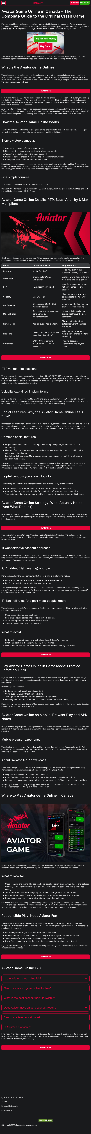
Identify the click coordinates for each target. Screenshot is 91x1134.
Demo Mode (75, 3)
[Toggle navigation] (3, 3)
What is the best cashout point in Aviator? (29, 997)
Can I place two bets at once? (22, 1017)
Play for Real (84, 3)
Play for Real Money (45, 38)
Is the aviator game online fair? (22, 978)
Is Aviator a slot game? (17, 1027)
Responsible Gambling (9, 1106)
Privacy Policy (6, 1110)
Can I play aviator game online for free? (28, 988)
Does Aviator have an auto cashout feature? (30, 1007)
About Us (4, 1102)
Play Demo (45, 46)
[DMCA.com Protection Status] (45, 1120)
